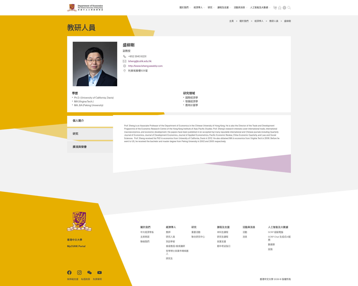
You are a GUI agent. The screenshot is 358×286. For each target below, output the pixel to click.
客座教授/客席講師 (175, 246)
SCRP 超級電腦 (275, 232)
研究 (75, 133)
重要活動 (195, 232)
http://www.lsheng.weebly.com (145, 66)
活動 (245, 232)
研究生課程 (222, 237)
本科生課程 (222, 232)
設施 (270, 249)
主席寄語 (144, 237)
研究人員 (170, 237)
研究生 (169, 258)
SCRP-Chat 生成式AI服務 (279, 238)
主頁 (231, 21)
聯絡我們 (144, 242)
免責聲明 (97, 279)
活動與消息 (249, 227)
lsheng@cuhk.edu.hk (139, 61)
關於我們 (244, 21)
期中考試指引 (223, 246)
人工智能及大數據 (278, 227)
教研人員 (273, 21)
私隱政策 (85, 279)
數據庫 (271, 244)
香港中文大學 (74, 240)
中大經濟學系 (147, 232)
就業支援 (221, 242)
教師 (168, 232)
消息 (245, 237)
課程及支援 (223, 227)
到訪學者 (170, 242)
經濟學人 (259, 21)
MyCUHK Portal (76, 246)
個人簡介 (78, 120)
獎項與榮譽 (80, 147)
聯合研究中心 (198, 237)
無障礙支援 (72, 279)
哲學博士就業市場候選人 (177, 252)
